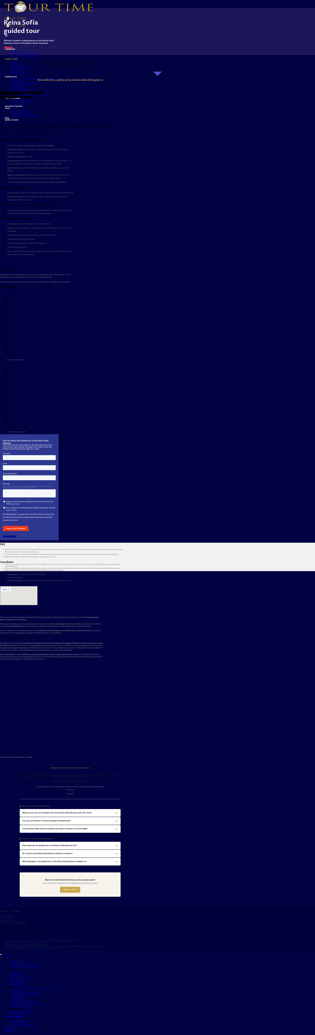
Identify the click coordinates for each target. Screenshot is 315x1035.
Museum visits (16, 61)
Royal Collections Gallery (20, 67)
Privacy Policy (6, 916)
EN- (6, 36)
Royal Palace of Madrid (20, 69)
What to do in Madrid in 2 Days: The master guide (26, 944)
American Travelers (13, 1017)
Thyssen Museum (17, 71)
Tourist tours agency (19, 1020)
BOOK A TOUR (11, 1030)
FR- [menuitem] (11, 131)
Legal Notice (6, 918)
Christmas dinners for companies (24, 53)
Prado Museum (16, 65)
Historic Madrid (16, 81)
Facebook (4, 911)
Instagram (16, 911)
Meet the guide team (19, 1022)
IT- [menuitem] (11, 38)
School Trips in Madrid (19, 1007)
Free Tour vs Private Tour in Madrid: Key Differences (27, 942)
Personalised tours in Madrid (22, 100)
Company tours (16, 51)
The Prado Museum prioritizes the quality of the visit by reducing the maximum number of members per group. (53, 946)
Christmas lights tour (19, 88)
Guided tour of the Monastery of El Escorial (28, 1005)
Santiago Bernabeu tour (20, 985)
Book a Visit (70, 890)
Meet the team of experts (21, 1024)
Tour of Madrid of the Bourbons (23, 84)
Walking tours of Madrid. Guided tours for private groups (34, 79)
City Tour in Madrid (18, 1015)
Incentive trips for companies (22, 55)
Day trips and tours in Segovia (23, 90)
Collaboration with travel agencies (24, 57)
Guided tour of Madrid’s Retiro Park (25, 83)
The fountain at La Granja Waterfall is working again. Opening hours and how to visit (41, 940)
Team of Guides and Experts (14, 923)
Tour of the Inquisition (19, 86)
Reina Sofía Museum (18, 983)
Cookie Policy (6, 920)
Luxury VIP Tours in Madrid (21, 102)
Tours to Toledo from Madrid (22, 1003)
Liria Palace (15, 63)
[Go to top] (1, 954)
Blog (7, 1028)
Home (7, 957)
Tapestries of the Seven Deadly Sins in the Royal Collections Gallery (34, 948)
